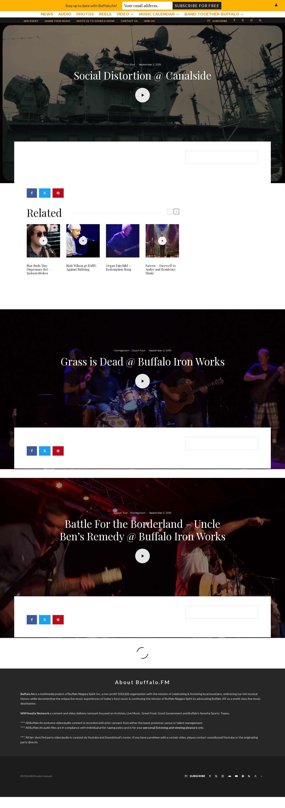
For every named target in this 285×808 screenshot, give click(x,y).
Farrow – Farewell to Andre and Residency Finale (161, 269)
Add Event (31, 21)
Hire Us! (149, 21)
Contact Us (129, 21)
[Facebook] (234, 20)
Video (122, 14)
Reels (105, 14)
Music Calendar (157, 14)
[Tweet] (44, 193)
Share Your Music (57, 21)
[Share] (32, 193)
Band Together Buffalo (211, 14)
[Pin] (58, 193)
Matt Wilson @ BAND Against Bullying (81, 267)
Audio (64, 14)
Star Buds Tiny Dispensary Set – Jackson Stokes (39, 269)
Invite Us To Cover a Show (95, 21)
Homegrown (121, 350)
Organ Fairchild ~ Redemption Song (118, 267)
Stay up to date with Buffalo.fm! (91, 5)
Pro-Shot (129, 64)
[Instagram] (251, 20)
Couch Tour (138, 350)
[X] (242, 20)
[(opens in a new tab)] (162, 241)
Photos (85, 14)
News (47, 14)
